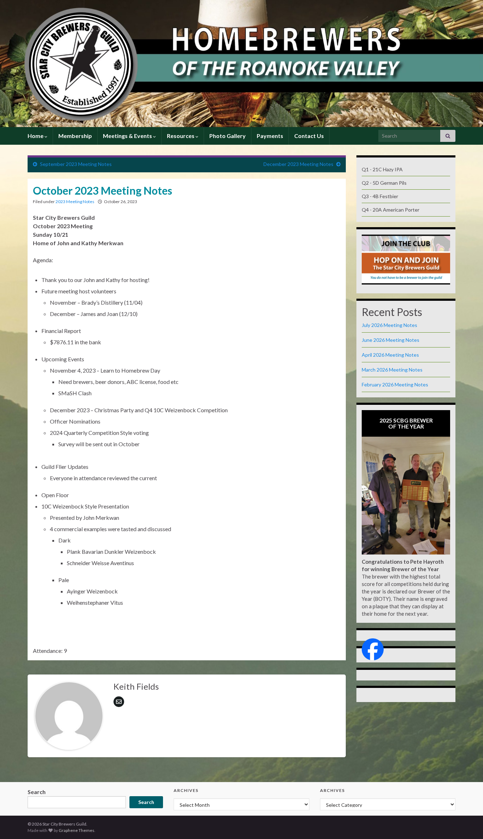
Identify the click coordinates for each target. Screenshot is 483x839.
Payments (270, 135)
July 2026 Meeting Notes (389, 325)
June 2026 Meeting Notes (390, 340)
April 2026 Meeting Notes (390, 355)
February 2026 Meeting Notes (395, 384)
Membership (75, 135)
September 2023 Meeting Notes (76, 164)
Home (36, 135)
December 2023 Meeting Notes (298, 164)
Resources (181, 135)
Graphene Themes (76, 830)
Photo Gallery (227, 135)
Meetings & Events (128, 135)
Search (37, 791)
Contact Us (309, 135)
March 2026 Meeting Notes (392, 370)
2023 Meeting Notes (75, 201)
